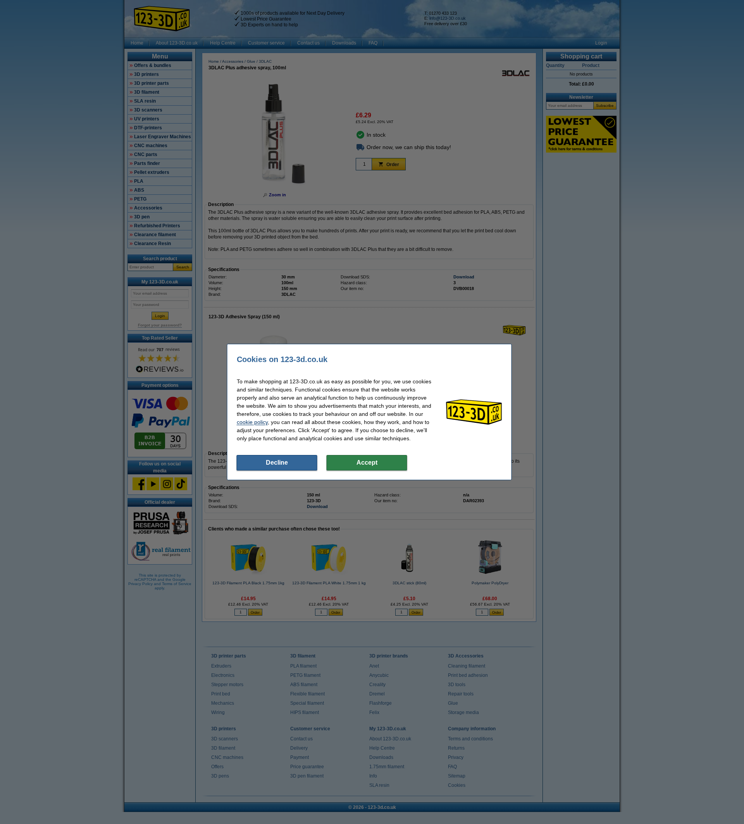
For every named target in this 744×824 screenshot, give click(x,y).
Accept (366, 462)
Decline (277, 462)
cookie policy (252, 422)
